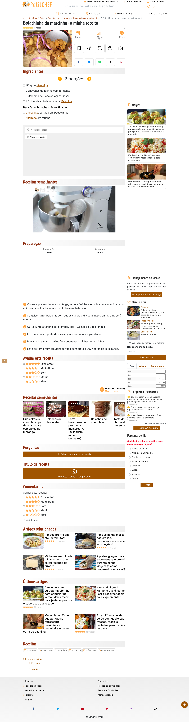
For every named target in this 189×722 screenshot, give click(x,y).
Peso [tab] (131, 366)
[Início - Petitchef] (24, 18)
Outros (135, 478)
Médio (44, 377)
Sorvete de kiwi (148, 334)
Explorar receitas (33, 659)
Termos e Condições (108, 690)
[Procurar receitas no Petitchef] (149, 6)
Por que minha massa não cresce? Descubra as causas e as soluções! (111, 539)
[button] (26, 48)
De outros (156, 13)
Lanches (31, 650)
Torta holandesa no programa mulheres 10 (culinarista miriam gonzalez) (77, 428)
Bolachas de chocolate (54, 420)
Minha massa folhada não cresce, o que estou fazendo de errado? (58, 561)
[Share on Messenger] (89, 62)
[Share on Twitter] (110, 62)
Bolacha (76, 650)
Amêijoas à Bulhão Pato (143, 453)
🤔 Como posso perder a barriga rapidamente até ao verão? (143, 408)
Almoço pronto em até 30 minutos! (57, 536)
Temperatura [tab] (157, 366)
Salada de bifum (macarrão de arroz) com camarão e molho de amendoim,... (153, 314)
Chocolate (32, 112)
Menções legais (105, 695)
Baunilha (66, 101)
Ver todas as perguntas (154, 423)
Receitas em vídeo (34, 686)
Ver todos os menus (141, 343)
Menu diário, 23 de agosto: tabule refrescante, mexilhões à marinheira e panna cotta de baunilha (46, 623)
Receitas (65, 13)
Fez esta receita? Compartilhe (74, 476)
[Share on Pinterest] (121, 62)
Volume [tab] (142, 366)
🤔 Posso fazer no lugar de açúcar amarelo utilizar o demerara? (144, 416)
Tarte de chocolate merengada (121, 422)
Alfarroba (31, 117)
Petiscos (35, 663)
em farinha (38, 117)
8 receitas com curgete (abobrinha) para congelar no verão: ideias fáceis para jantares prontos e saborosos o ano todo (48, 595)
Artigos (94, 13)
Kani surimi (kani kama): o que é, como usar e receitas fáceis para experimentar (111, 592)
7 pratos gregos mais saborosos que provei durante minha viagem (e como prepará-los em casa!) (111, 563)
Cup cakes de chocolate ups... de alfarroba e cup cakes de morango (33, 425)
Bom (43, 372)
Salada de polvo (139, 448)
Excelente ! (47, 363)
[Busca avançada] (153, 7)
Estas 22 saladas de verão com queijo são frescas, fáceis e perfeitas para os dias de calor (111, 622)
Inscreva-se (146, 357)
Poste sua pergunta (148, 428)
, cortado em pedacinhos (47, 112)
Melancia (136, 474)
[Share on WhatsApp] (100, 62)
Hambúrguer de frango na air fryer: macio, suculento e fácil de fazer (153, 326)
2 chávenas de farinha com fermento (48, 90)
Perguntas (124, 13)
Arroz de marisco (140, 461)
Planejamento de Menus (145, 294)
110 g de (37, 85)
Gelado (135, 470)
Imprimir (160, 343)
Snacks (34, 669)
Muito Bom (47, 368)
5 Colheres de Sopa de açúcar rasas (47, 96)
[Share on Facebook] (78, 62)
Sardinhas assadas (141, 457)
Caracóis (136, 465)
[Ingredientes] (4, 361)
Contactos (103, 681)
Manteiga (42, 85)
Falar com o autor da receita (75, 454)
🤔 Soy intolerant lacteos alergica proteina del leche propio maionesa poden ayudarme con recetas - (144, 399)
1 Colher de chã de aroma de (49, 101)
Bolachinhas (107, 650)
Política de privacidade (109, 686)
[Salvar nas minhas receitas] (79, 48)
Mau (43, 381)
